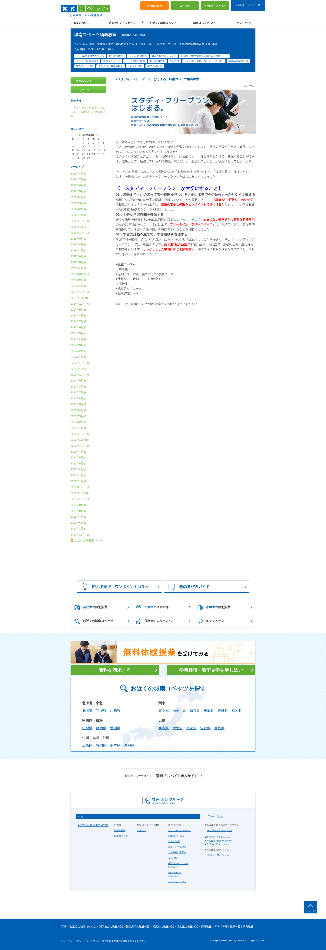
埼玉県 (195, 711)
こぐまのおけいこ (177, 881)
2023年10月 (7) (80, 374)
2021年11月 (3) (80, 493)
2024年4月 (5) (79, 339)
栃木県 (237, 711)
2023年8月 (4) (79, 386)
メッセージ (82, 89)
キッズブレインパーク (179, 830)
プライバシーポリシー (72, 941)
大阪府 (177, 728)
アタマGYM (174, 841)
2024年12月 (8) (80, 291)
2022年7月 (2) (79, 451)
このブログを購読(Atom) (88, 540)
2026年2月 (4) (79, 209)
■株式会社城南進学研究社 (93, 825)
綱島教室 (206, 926)
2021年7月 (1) (79, 516)
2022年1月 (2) (79, 481)
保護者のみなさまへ (158, 620)
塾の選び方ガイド (194, 587)
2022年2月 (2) (79, 475)
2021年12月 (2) (80, 487)
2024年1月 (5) (79, 357)
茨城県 (223, 711)
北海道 (87, 711)
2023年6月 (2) (79, 398)
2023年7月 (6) (79, 392)
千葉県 (209, 711)
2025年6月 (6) (79, 256)
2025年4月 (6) (79, 268)
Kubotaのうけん (176, 836)
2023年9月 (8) (79, 380)
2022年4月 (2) (79, 469)
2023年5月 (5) (79, 404)
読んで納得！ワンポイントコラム (120, 587)
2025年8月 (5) (79, 244)
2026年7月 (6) (79, 179)
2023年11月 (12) (80, 368)
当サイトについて (139, 941)
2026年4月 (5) (79, 197)
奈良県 (219, 728)
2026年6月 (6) (79, 185)
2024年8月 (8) (79, 315)
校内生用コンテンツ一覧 (247, 5)
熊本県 (115, 745)
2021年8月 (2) (79, 510)
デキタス (141, 830)
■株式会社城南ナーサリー (218, 840)
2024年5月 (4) (79, 333)
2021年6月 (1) (79, 522)
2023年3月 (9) (79, 416)
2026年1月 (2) (79, 214)
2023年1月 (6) (79, 427)
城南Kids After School (218, 855)
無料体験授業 (154, 5)
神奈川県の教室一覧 (138, 926)
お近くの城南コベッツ (163, 22)
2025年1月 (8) (79, 285)
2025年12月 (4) (80, 220)
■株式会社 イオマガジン (217, 837)
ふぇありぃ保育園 (177, 852)
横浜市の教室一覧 (163, 926)
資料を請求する (115, 670)
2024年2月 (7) (79, 350)
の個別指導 (95, 607)
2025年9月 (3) (79, 238)
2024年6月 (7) (79, 327)
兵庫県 (163, 728)
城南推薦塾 (119, 830)
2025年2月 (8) (79, 280)
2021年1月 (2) (79, 528)
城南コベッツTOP (204, 22)
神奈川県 (179, 711)
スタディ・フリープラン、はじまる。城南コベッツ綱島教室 (158, 79)
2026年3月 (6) (79, 203)
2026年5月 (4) (79, 191)
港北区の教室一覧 (187, 926)
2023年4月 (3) (79, 410)
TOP (64, 926)
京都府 (191, 728)
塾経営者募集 (120, 941)
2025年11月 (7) (80, 226)
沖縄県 (129, 745)
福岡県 (101, 745)
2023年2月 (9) (79, 422)
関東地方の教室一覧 (111, 926)
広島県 (87, 745)
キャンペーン (244, 22)
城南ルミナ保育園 (177, 847)
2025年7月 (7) (79, 250)
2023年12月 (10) (81, 362)
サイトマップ (93, 941)
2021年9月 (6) (79, 504)
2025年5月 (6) (79, 262)
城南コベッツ (121, 836)
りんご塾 (172, 858)
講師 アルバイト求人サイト (161, 776)
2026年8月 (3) (79, 173)
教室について (81, 22)
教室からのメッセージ (122, 22)
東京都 (163, 711)
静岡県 (101, 728)
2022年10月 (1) (80, 445)
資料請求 (185, 5)
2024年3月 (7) (79, 345)
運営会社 (106, 941)
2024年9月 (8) (79, 309)
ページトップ (310, 911)
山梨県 (87, 728)
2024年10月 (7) (80, 303)
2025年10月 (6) (80, 232)
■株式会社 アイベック (216, 844)
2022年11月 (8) (80, 439)
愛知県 (115, 728)
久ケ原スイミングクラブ (219, 830)
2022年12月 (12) (81, 433)
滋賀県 (205, 728)
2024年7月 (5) (79, 321)
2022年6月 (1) (79, 457)
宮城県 (101, 711)
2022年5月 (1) (79, 463)
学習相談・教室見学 (215, 5)
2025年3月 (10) (80, 274)
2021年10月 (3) (80, 498)
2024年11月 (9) (80, 297)
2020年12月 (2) (80, 534)
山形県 (115, 711)
